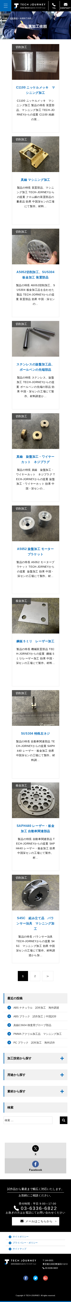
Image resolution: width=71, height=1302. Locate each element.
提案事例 (14, 18)
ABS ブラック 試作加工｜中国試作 (34, 1016)
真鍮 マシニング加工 (35, 179)
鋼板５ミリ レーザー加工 (35, 641)
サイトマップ (19, 1248)
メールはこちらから (39, 1221)
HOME (5, 18)
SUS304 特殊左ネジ (35, 733)
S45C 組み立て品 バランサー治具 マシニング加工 (35, 923)
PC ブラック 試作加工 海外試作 (34, 1042)
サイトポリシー (21, 1236)
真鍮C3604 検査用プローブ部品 (32, 1025)
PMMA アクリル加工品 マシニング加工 (37, 1033)
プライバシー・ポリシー (25, 1242)
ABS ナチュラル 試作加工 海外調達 (36, 1007)
